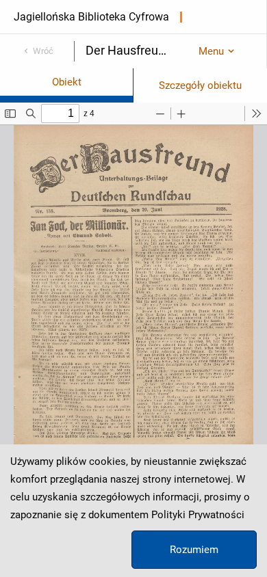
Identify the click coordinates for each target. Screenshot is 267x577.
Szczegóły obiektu (200, 85)
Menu (211, 51)
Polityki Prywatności (197, 515)
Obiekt (66, 82)
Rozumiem (194, 550)
